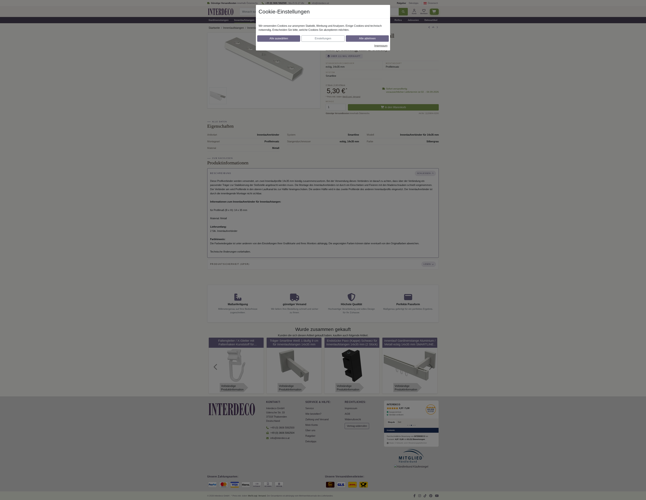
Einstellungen (323, 38)
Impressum (380, 45)
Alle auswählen (279, 38)
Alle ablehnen (367, 38)
